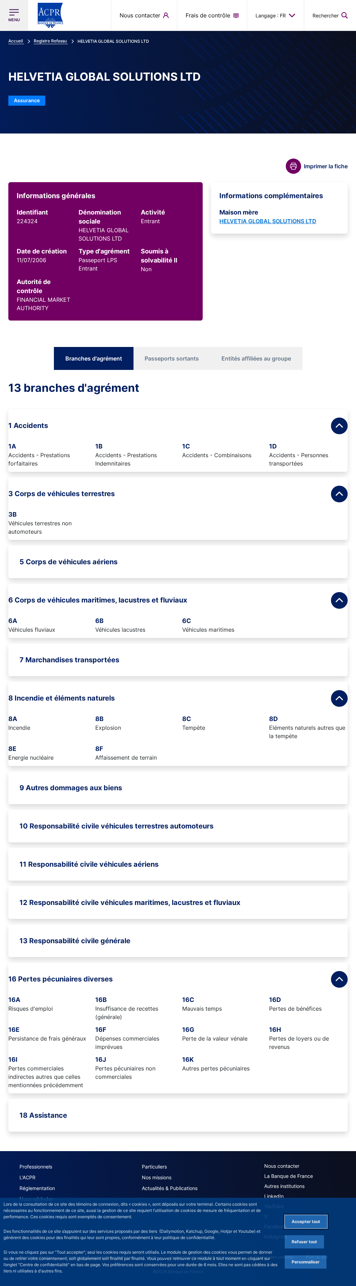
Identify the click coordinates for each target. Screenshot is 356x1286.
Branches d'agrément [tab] (93, 358)
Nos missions (156, 1177)
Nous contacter (281, 1166)
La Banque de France (288, 1176)
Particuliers (154, 1167)
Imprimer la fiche (326, 166)
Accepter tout (306, 1221)
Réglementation (37, 1188)
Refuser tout (304, 1241)
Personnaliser (305, 1261)
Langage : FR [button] (271, 15)
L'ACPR (27, 1177)
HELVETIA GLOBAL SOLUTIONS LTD (267, 221)
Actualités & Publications (169, 1188)
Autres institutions (284, 1186)
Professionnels (35, 1167)
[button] (330, 15)
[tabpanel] (178, 756)
